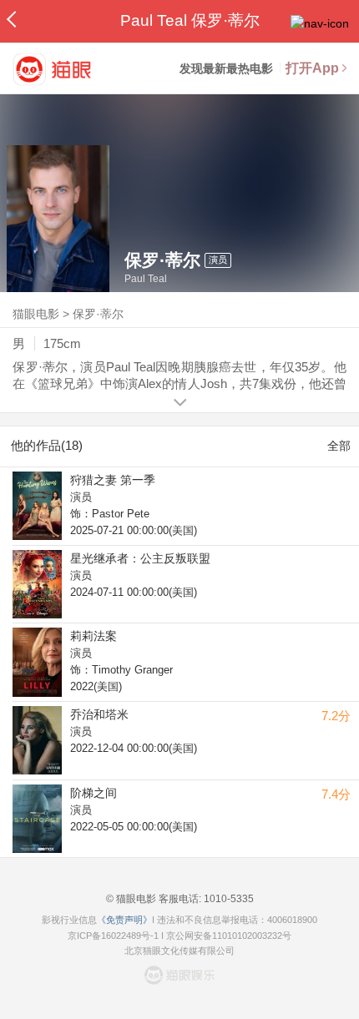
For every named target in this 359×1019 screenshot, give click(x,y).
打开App (312, 68)
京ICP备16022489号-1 (113, 936)
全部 (339, 445)
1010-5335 (227, 899)
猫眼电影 (36, 313)
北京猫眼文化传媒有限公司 (179, 951)
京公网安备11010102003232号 (228, 936)
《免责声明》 (124, 920)
